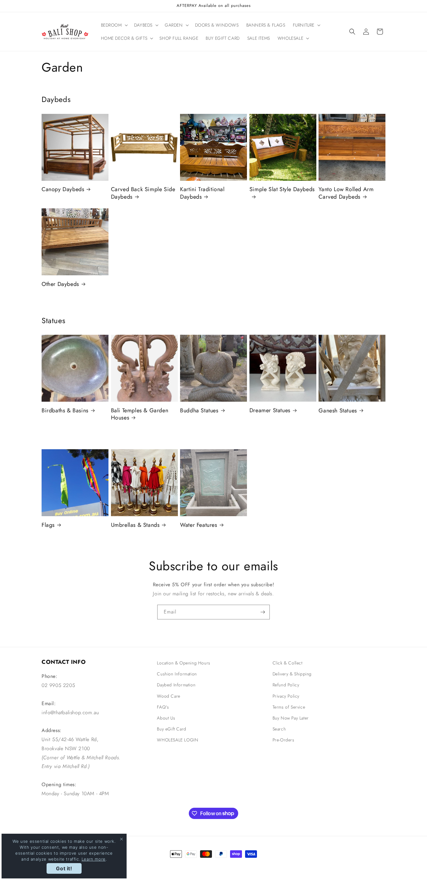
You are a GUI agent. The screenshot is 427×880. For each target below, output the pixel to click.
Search (279, 729)
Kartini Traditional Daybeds (202, 193)
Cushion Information (177, 674)
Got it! (64, 868)
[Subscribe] (262, 612)
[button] (113, 25)
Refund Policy (286, 685)
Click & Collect (288, 663)
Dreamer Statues (269, 410)
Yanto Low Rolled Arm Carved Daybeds (346, 193)
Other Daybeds (60, 284)
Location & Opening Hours (183, 663)
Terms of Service (289, 707)
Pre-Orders (283, 740)
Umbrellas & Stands (135, 525)
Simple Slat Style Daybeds (282, 189)
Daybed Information (176, 685)
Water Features (198, 525)
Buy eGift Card (171, 729)
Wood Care (168, 696)
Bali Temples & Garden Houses (139, 414)
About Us (166, 718)
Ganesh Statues (338, 410)
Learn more (94, 859)
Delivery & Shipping (292, 674)
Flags (48, 525)
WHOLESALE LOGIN (177, 740)
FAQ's (163, 707)
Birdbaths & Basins (65, 410)
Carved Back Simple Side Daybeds (143, 193)
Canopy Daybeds (63, 189)
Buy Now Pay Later (291, 718)
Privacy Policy (286, 696)
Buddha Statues (199, 410)
